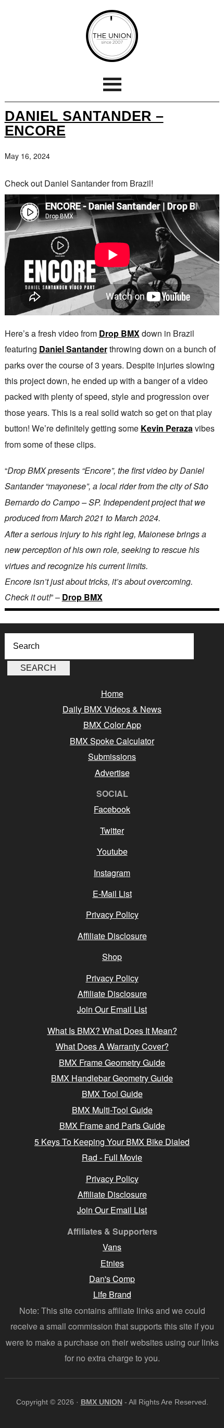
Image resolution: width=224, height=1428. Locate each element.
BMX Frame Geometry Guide (112, 1062)
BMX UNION (112, 36)
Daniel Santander (73, 349)
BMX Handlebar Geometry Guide (112, 1078)
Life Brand (112, 1294)
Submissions (112, 756)
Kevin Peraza (167, 428)
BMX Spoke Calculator (112, 741)
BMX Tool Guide (112, 1094)
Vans (112, 1247)
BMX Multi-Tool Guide (112, 1110)
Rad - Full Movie (112, 1157)
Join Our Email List (112, 1009)
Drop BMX (119, 333)
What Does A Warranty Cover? (112, 1046)
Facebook (112, 809)
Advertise (112, 773)
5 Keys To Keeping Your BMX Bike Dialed (112, 1142)
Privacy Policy (112, 914)
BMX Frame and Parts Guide (112, 1125)
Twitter (112, 830)
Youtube (112, 851)
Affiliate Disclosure (112, 936)
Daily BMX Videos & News (112, 709)
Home (112, 693)
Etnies (112, 1263)
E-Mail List (112, 894)
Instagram (112, 873)
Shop (112, 957)
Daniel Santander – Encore (84, 123)
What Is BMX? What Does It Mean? (112, 1031)
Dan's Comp (112, 1279)
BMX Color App (112, 725)
